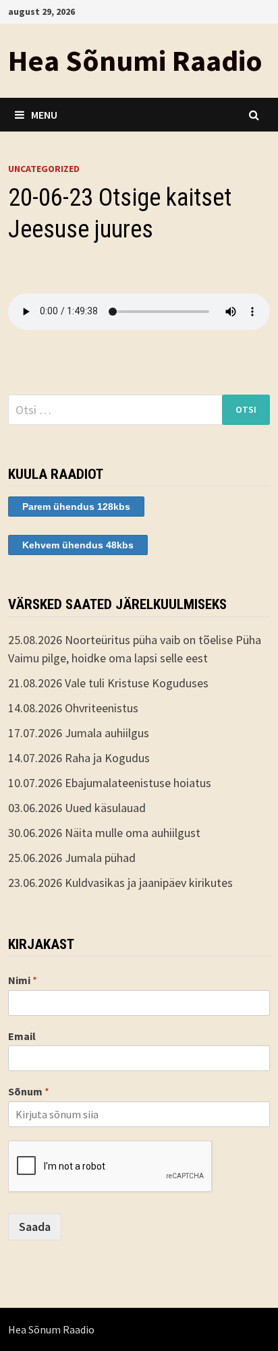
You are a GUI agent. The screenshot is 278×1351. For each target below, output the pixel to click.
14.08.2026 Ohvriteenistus (73, 708)
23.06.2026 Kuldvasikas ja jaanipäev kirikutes (120, 882)
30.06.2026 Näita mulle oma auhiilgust (104, 832)
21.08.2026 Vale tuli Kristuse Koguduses (108, 683)
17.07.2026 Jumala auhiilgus (78, 733)
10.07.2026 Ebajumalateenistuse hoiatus (109, 783)
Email (22, 1036)
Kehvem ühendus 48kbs (78, 545)
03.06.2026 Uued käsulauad (77, 807)
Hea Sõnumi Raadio (135, 60)
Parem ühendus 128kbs (76, 506)
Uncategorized (44, 169)
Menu (44, 114)
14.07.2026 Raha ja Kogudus (79, 758)
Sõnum (28, 1091)
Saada (35, 1226)
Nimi (22, 980)
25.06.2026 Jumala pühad (72, 857)
